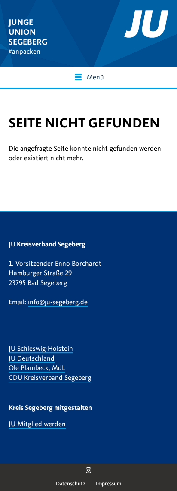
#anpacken (24, 51)
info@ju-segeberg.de (58, 302)
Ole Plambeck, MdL (37, 368)
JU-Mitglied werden (37, 424)
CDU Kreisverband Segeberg (50, 378)
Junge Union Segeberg (28, 32)
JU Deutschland (32, 358)
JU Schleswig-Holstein (41, 348)
